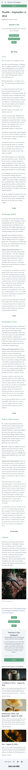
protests (4, 229)
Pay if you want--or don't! (14, 38)
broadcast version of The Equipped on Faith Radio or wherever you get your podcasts (14, 610)
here (17, 345)
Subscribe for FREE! (14, 35)
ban (20, 448)
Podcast (14, 42)
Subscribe (14, 6)
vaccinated (21, 239)
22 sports (14, 339)
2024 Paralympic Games (10, 326)
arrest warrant (10, 428)
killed (17, 221)
